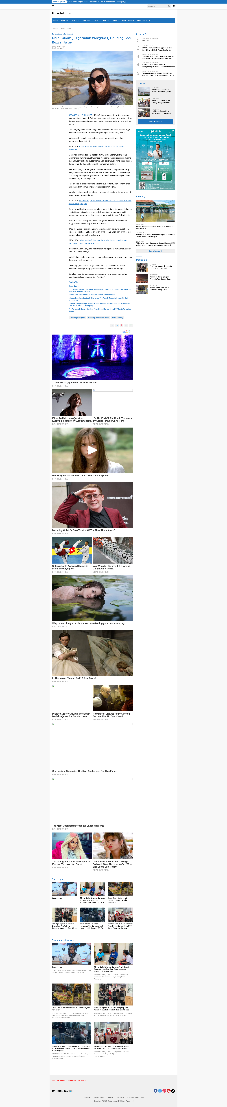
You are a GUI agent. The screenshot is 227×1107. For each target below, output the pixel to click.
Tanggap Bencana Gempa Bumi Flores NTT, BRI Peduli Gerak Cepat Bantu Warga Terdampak (158, 74)
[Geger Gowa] (64, 889)
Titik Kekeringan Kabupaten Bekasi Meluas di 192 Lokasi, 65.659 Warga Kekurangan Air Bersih (155, 244)
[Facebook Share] (112, 325)
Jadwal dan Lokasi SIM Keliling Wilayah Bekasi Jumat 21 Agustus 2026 (161, 101)
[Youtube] (169, 1091)
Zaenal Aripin (61, 47)
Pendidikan (86, 20)
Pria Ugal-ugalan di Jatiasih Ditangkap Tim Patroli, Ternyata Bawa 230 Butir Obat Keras (99, 299)
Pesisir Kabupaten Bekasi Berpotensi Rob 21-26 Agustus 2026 (154, 227)
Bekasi (64, 20)
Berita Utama (57, 34)
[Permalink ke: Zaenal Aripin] (54, 47)
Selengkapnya (155, 121)
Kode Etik (87, 1098)
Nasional (75, 20)
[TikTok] (173, 1091)
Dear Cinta (146, 40)
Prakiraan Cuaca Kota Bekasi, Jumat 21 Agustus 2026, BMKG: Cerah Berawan (162, 91)
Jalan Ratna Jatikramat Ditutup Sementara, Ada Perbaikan (92, 295)
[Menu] (53, 6)
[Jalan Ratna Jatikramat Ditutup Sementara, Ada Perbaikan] (120, 889)
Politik (96, 20)
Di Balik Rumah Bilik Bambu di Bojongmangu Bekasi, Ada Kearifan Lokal (158, 66)
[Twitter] (160, 1091)
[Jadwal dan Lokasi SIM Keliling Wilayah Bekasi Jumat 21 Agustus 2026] (144, 102)
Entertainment (142, 20)
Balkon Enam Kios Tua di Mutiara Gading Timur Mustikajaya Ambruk (159, 289)
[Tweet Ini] (117, 325)
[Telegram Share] (126, 325)
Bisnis (115, 20)
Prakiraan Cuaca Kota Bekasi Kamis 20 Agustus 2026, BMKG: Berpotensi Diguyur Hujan (161, 112)
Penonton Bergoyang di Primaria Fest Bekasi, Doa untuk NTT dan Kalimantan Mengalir (160, 278)
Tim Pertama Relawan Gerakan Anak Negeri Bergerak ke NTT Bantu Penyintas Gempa (100, 310)
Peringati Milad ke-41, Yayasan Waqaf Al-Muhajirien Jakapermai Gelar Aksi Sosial (158, 57)
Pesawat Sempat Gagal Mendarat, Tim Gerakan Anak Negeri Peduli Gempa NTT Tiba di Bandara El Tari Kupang (100, 305)
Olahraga (105, 20)
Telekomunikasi (128, 20)
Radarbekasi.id (61, 13)
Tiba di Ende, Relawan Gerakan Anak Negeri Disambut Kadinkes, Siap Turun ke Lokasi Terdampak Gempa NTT (100, 290)
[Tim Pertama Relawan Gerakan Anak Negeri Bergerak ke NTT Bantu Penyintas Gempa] (120, 915)
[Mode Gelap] (174, 6)
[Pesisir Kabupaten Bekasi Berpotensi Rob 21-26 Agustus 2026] (155, 211)
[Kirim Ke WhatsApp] (131, 325)
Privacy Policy (99, 1098)
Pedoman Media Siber (135, 1098)
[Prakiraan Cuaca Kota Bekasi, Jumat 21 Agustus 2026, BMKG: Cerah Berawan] (144, 91)
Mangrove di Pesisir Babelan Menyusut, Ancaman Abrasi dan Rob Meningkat (155, 236)
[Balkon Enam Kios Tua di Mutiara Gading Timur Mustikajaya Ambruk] (142, 289)
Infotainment (68, 34)
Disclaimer (120, 1098)
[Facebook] (155, 1091)
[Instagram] (164, 1091)
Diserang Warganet (77, 318)
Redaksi (110, 1098)
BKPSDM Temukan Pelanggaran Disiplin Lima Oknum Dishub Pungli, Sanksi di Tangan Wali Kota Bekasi (157, 49)
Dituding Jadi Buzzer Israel (98, 318)
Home (55, 20)
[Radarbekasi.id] (62, 1091)
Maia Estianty (117, 318)
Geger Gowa (74, 286)
